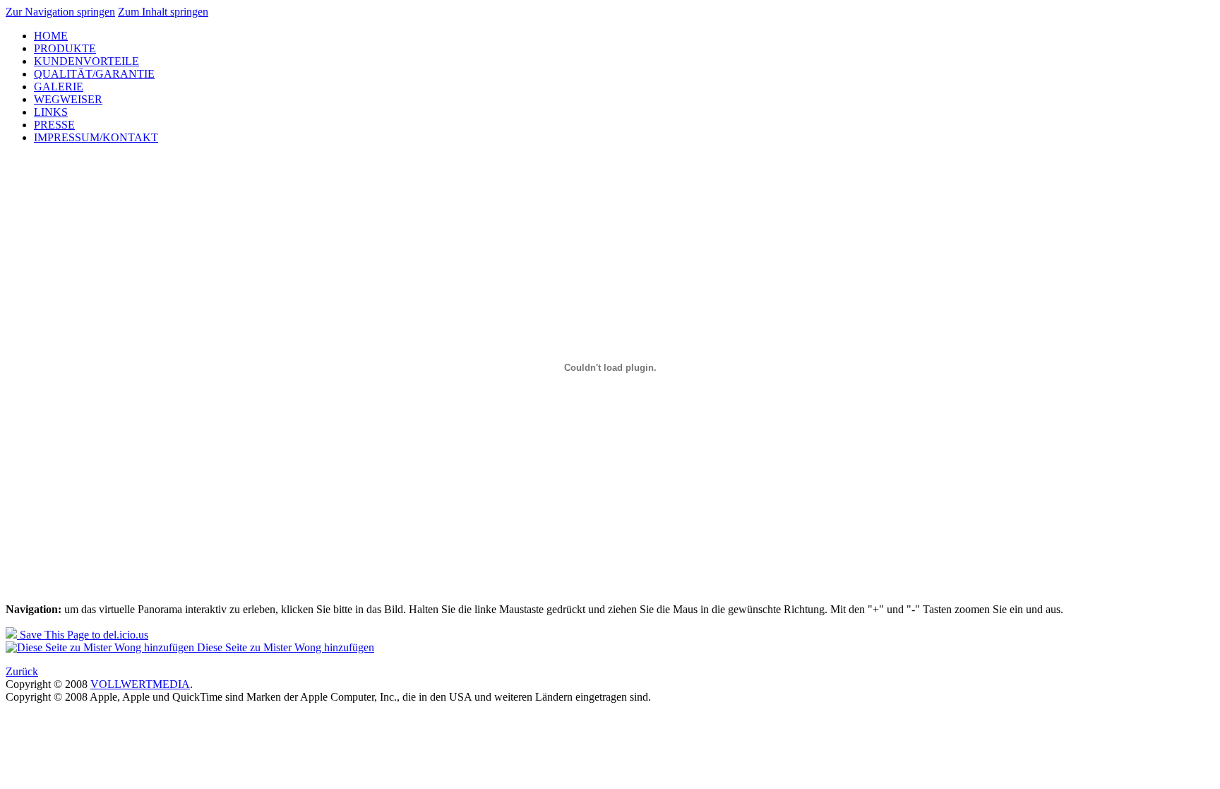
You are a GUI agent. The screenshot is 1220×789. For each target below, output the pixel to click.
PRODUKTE (65, 48)
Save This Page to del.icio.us (82, 635)
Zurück (22, 671)
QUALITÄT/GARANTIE (94, 74)
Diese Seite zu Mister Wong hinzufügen (284, 647)
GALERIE (58, 87)
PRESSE (54, 125)
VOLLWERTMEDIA (140, 684)
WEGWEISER (68, 99)
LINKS (51, 112)
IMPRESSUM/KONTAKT (96, 137)
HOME (51, 36)
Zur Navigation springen (60, 12)
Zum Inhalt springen (163, 12)
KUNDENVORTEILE (86, 61)
